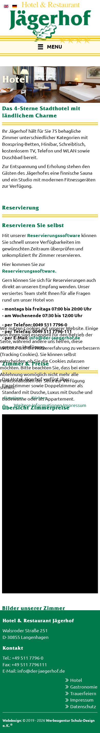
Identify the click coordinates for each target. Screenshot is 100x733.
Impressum (74, 405)
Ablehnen (39, 397)
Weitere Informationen (38, 405)
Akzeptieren (13, 397)
